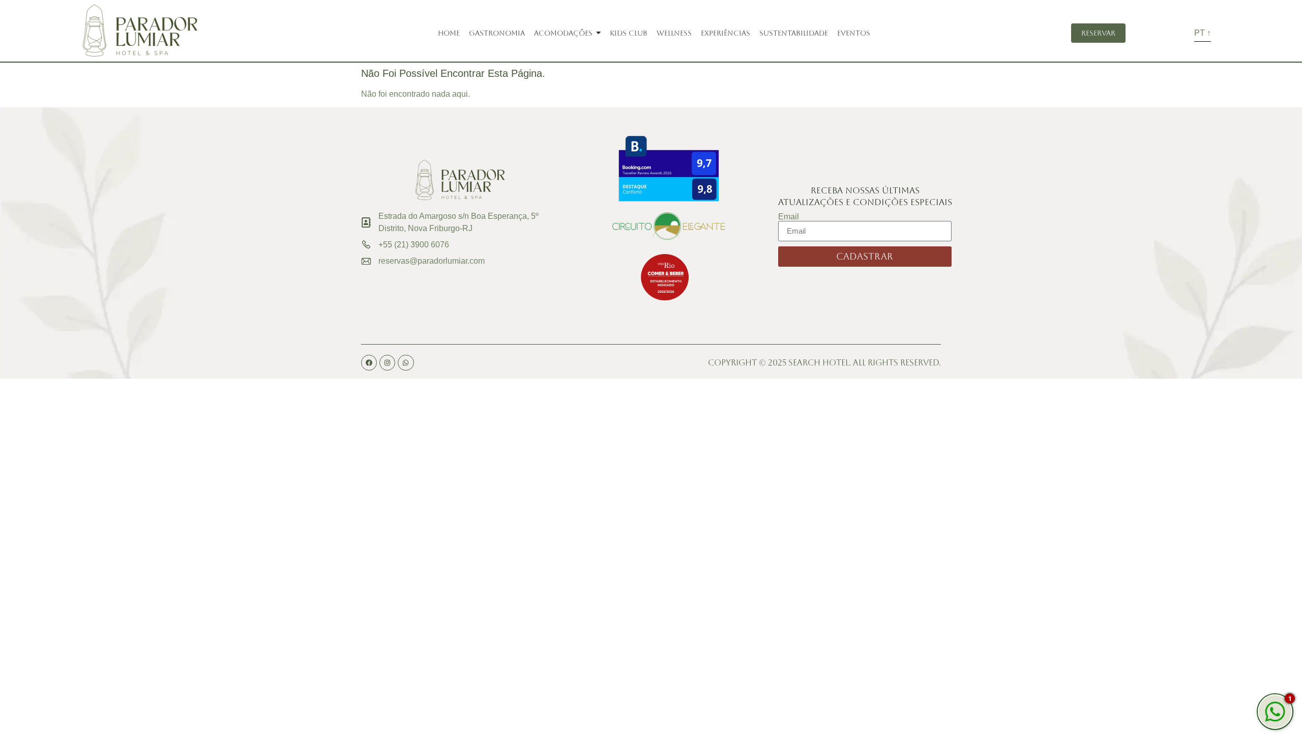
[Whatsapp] (405, 363)
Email (788, 217)
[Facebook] (369, 363)
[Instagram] (387, 363)
